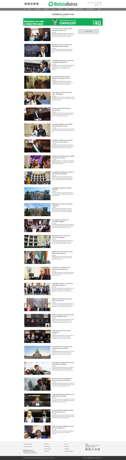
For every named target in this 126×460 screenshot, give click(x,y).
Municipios (47, 446)
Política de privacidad (50, 457)
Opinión (67, 446)
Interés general (69, 451)
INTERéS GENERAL (90, 9)
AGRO (53, 9)
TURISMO (67, 9)
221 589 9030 (93, 446)
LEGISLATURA (37, 9)
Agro (66, 444)
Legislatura (48, 448)
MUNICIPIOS (46, 9)
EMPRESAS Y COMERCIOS (78, 9)
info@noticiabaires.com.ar (92, 445)
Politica (47, 444)
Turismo (47, 451)
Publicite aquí (28, 446)
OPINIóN (99, 9)
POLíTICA (29, 9)
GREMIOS (60, 9)
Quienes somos (28, 444)
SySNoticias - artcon (93, 458)
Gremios (67, 448)
